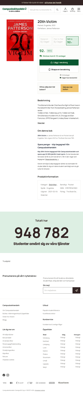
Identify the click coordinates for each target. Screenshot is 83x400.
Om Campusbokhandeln (11, 310)
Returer (5, 356)
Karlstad (46, 341)
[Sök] (57, 10)
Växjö (45, 367)
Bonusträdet (7, 338)
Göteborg (46, 338)
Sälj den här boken (68, 88)
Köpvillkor (6, 353)
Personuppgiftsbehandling (12, 344)
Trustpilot (6, 261)
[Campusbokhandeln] (14, 9)
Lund (44, 348)
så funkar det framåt (53, 2)
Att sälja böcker (8, 334)
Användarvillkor (8, 341)
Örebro (45, 354)
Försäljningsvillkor (9, 350)
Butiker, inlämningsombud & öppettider (16, 313)
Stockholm (46, 357)
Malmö (45, 351)
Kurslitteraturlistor (49, 313)
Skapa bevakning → (52, 159)
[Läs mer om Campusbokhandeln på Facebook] (4, 375)
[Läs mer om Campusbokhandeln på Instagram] (7, 375)
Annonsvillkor (7, 347)
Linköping (46, 344)
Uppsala (46, 364)
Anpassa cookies (8, 360)
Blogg (4, 320)
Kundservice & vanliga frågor (52, 324)
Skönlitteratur (53, 184)
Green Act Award (8, 317)
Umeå (45, 361)
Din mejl (61, 288)
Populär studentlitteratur (51, 310)
